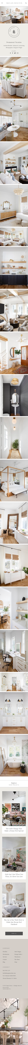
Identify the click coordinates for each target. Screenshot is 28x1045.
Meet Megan (18, 951)
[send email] (17, 53)
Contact (5, 959)
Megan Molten (9, 985)
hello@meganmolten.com (9, 973)
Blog (4, 962)
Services (5, 957)
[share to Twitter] (15, 53)
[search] (26, 3)
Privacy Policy (6, 987)
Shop (16, 962)
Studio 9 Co (8, 988)
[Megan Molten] (14, 3)
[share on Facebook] (10, 53)
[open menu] (2, 2)
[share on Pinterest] (12, 53)
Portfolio (5, 951)
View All (14, 933)
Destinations (6, 954)
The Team (17, 959)
